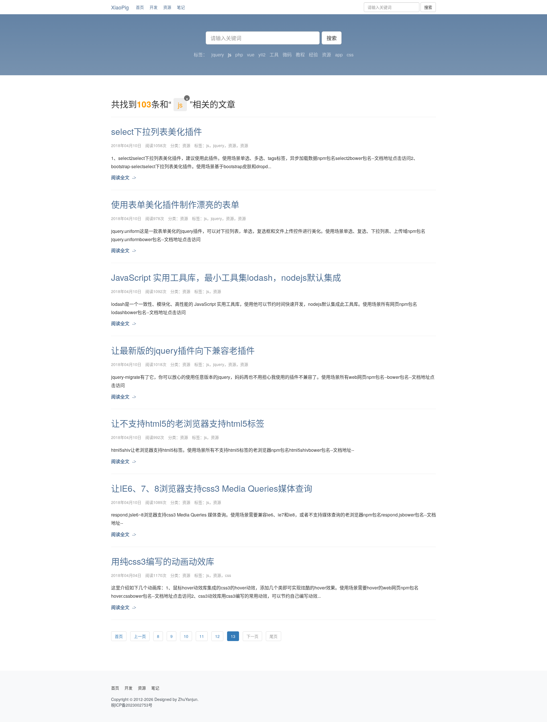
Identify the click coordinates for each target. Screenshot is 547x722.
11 (201, 636)
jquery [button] (217, 55)
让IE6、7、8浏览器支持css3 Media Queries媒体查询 (211, 488)
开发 (154, 7)
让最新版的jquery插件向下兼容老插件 (183, 350)
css (228, 575)
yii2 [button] (262, 55)
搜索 (428, 7)
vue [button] (250, 55)
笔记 (181, 7)
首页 (140, 7)
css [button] (350, 55)
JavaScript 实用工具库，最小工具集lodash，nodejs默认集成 (226, 277)
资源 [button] (326, 55)
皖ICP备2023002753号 (131, 705)
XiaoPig (120, 7)
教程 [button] (300, 55)
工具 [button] (274, 55)
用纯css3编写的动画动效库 (162, 561)
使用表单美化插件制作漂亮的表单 (175, 204)
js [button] (229, 55)
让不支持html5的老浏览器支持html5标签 (187, 423)
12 (217, 636)
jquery (218, 145)
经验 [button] (313, 55)
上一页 (140, 636)
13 (233, 636)
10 (186, 636)
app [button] (339, 55)
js (207, 145)
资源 (167, 7)
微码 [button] (287, 55)
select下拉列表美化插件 (156, 131)
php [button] (239, 55)
